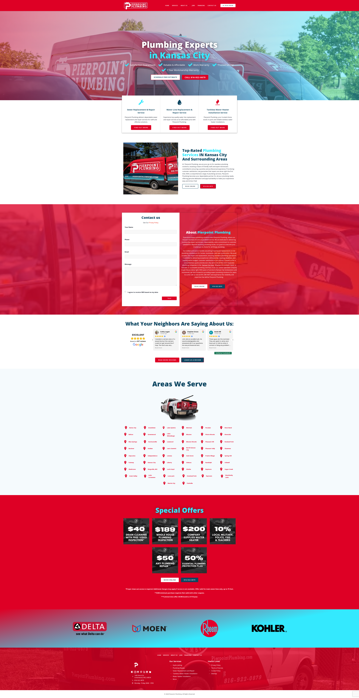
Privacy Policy (153, 223)
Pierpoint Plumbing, (192, 164)
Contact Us (212, 5)
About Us (184, 5)
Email (127, 252)
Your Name (129, 227)
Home (167, 5)
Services (175, 5)
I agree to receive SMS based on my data (143, 292)
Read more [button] (158, 348)
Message (128, 264)
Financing (201, 5)
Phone (127, 240)
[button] (232, 339)
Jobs (193, 5)
